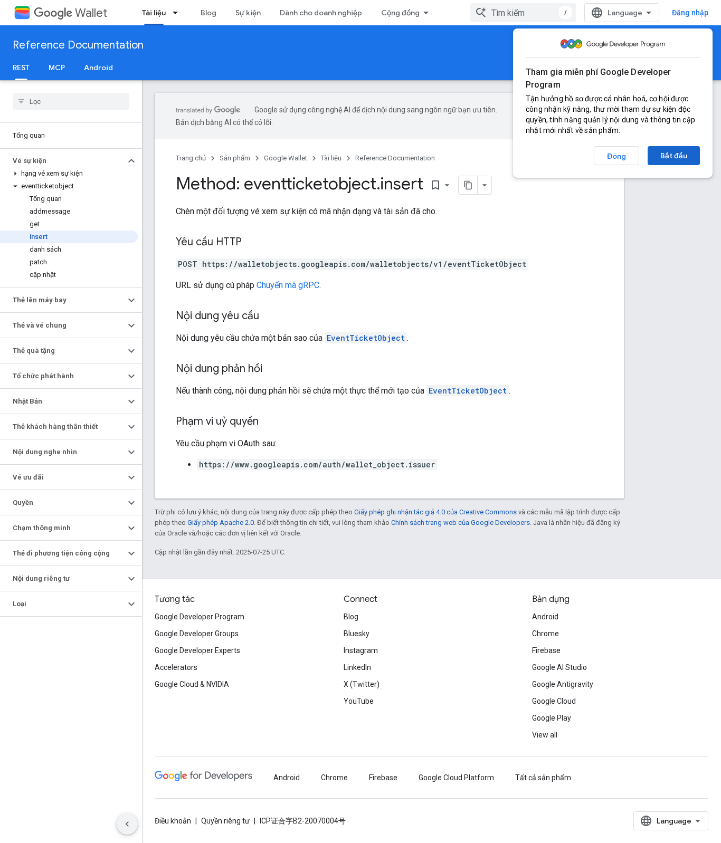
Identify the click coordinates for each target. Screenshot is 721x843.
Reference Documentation (78, 45)
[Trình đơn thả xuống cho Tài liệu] (178, 12)
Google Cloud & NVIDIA (192, 684)
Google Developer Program (199, 616)
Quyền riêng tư (225, 821)
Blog (208, 12)
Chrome (545, 633)
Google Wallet (285, 158)
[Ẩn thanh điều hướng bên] (127, 824)
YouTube (359, 701)
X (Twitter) (362, 684)
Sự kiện (248, 12)
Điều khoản (173, 821)
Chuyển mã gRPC (288, 285)
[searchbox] (71, 101)
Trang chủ (191, 158)
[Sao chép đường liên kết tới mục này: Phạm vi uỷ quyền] (269, 422)
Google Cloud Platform (456, 777)
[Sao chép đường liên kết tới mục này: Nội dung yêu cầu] (269, 316)
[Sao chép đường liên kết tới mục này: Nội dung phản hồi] (272, 369)
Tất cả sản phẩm (543, 777)
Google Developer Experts (197, 650)
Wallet (91, 13)
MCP (57, 67)
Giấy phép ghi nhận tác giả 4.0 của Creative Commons (435, 512)
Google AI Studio (559, 667)
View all (544, 735)
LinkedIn (357, 667)
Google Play (551, 718)
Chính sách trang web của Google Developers (460, 522)
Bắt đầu (673, 155)
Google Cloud (554, 701)
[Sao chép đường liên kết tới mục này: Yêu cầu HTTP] (252, 242)
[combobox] (523, 12)
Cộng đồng (400, 12)
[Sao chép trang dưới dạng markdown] (468, 185)
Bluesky (356, 633)
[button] (62, 161)
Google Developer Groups (197, 633)
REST (21, 67)
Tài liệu (154, 12)
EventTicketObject (366, 338)
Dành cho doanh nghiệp (321, 12)
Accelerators (176, 667)
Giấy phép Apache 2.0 (220, 522)
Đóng (616, 156)
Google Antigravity (562, 684)
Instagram (361, 650)
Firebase (546, 650)
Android (98, 67)
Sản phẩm (235, 158)
